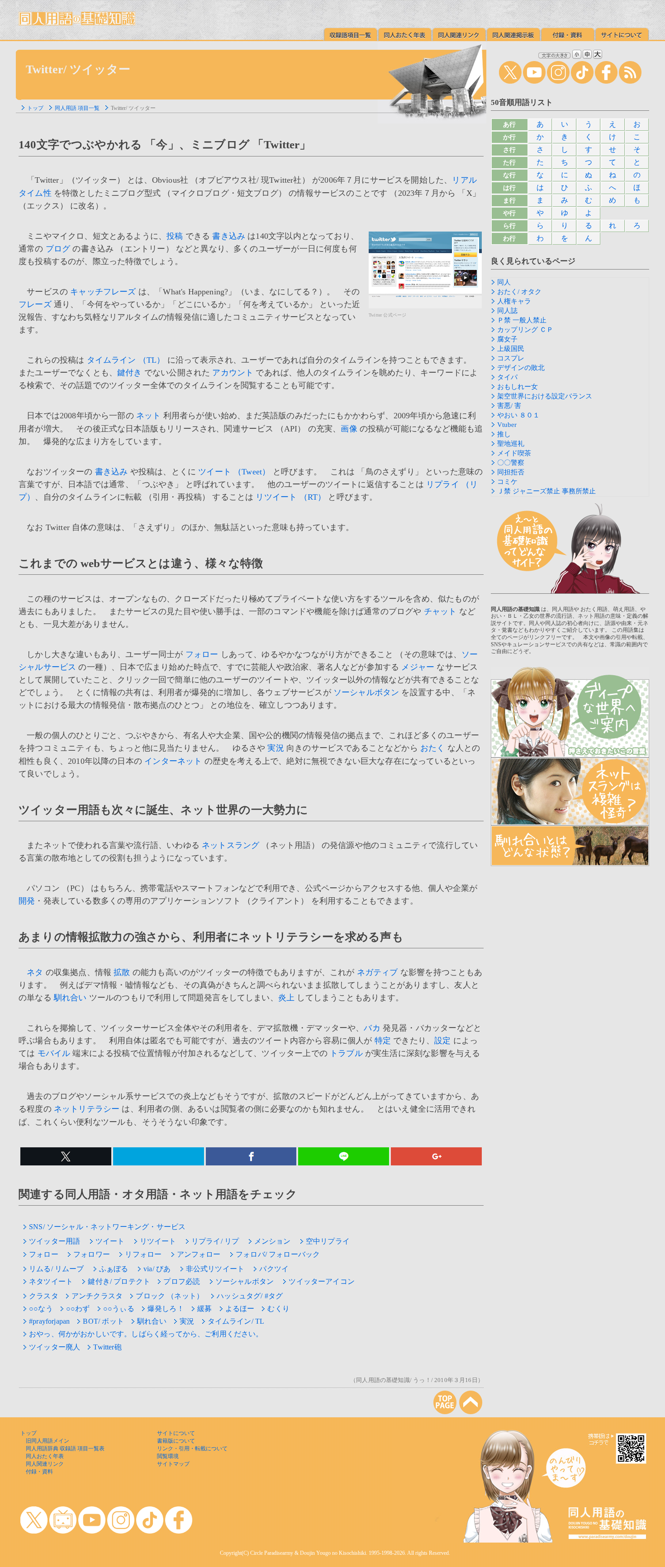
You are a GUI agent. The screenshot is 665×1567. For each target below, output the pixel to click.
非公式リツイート (215, 1269)
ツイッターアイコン (322, 1281)
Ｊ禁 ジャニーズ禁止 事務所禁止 (546, 491)
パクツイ (274, 1269)
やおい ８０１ (518, 415)
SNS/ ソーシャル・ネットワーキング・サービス (107, 1227)
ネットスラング (230, 845)
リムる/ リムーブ (56, 1269)
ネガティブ (377, 972)
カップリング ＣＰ (525, 329)
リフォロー (143, 1254)
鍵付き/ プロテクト (119, 1281)
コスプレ (510, 358)
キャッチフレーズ (103, 291)
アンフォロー (199, 1254)
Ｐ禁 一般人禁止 (521, 320)
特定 (383, 1040)
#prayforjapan (49, 1321)
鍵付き (129, 372)
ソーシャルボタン (366, 692)
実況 (275, 748)
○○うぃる (118, 1308)
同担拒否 (510, 472)
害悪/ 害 (509, 405)
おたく (432, 748)
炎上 (286, 997)
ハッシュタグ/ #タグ (250, 1296)
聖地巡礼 (510, 443)
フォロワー (91, 1254)
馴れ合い (70, 997)
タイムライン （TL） (126, 360)
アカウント (232, 372)
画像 (349, 428)
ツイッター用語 (54, 1241)
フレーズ (35, 304)
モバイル (54, 1053)
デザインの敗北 (521, 367)
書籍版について (176, 1441)
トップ (35, 108)
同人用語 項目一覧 (77, 108)
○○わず (78, 1308)
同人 (504, 282)
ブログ (58, 248)
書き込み (228, 236)
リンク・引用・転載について (192, 1448)
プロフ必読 (181, 1281)
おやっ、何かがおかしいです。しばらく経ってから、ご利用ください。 (146, 1334)
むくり (278, 1308)
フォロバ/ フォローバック (278, 1254)
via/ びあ (157, 1269)
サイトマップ (173, 1464)
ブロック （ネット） (170, 1296)
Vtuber (507, 424)
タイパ (507, 377)
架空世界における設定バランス (544, 396)
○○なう (41, 1308)
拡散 (122, 972)
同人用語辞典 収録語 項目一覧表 (65, 1448)
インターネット (173, 761)
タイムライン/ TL (236, 1321)
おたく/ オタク (519, 291)
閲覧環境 (168, 1456)
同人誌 (507, 310)
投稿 (174, 236)
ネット (148, 415)
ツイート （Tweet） (234, 471)
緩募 (204, 1308)
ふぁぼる (113, 1269)
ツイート (110, 1241)
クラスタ (43, 1296)
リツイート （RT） (291, 497)
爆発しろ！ (165, 1308)
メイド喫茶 (514, 453)
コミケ (507, 481)
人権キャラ (514, 301)
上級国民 (510, 348)
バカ (372, 1027)
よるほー (240, 1308)
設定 (442, 1040)
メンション (272, 1241)
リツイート (158, 1241)
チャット (440, 611)
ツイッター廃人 (54, 1347)
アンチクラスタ (97, 1296)
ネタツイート (51, 1281)
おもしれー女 (517, 386)
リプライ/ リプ (215, 1241)
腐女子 (507, 339)
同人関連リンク (45, 1464)
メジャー (417, 667)
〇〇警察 (510, 462)
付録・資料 (39, 1471)
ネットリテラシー (86, 1108)
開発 (27, 900)
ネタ (35, 972)
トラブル (346, 1053)
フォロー (201, 654)
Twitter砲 (107, 1347)
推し (504, 434)
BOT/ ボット (103, 1321)
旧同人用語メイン (47, 1441)
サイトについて (176, 1433)
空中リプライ (328, 1241)
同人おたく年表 (45, 1456)
